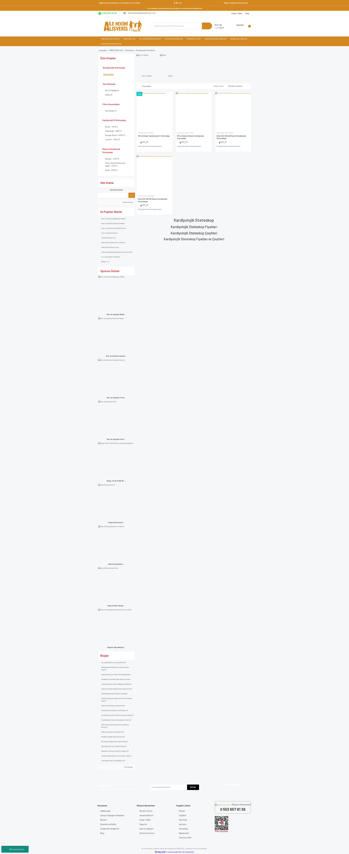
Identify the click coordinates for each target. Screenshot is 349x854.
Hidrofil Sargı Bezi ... (116, 564)
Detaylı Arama (128, 202)
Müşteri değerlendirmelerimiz (236, 3)
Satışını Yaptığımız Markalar (112, 815)
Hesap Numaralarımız (109, 828)
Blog (102, 833)
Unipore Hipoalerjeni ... (116, 647)
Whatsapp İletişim (16, 849)
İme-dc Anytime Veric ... (116, 439)
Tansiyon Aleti (185, 837)
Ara (131, 195)
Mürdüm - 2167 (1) (112, 159)
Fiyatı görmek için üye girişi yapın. (150, 146)
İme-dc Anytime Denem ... (116, 356)
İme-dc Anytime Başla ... (116, 314)
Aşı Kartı (182, 824)
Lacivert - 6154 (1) (112, 139)
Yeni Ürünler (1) (111, 111)
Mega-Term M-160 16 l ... (116, 481)
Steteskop (183, 828)
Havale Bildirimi (146, 815)
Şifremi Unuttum (146, 833)
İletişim (103, 820)
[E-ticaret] (174, 852)
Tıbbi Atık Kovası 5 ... (116, 522)
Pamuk (182, 811)
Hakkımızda (105, 811)
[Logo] (123, 26)
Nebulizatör (184, 833)
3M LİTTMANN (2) (112, 90)
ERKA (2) (108, 95)
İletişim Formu (145, 811)
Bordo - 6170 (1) (111, 127)
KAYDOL (193, 787)
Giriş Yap (218, 25)
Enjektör (182, 815)
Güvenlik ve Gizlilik (108, 824)
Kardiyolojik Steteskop (145, 50)
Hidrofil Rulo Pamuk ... (116, 606)
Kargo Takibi (145, 820)
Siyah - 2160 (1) (111, 170)
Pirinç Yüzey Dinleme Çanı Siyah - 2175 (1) (115, 164)
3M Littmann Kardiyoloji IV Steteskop (154, 136)
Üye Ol (219, 27)
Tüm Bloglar (128, 767)
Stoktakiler (146, 86)
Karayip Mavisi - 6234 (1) (115, 135)
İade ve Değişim (146, 828)
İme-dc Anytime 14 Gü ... (116, 398)
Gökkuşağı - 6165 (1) (113, 131)
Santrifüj (183, 820)
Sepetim (143, 824)
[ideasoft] (160, 852)
